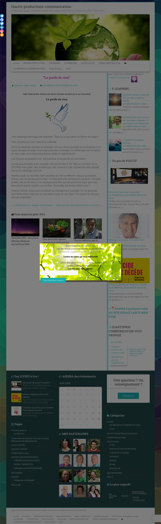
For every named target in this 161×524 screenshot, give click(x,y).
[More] (2, 35)
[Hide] (1, 47)
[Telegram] (2, 16)
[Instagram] (2, 31)
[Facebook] (2, 20)
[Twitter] (2, 23)
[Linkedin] (2, 27)
